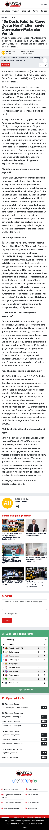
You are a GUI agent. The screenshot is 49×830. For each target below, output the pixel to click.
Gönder (7, 620)
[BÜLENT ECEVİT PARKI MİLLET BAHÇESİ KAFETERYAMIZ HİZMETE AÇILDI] (13, 549)
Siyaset (15, 11)
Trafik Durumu (33, 795)
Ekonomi (26, 11)
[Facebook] (14, 781)
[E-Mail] (17, 506)
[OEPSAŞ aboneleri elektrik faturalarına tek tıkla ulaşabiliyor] (36, 549)
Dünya (35, 11)
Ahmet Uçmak (21, 501)
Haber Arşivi (32, 808)
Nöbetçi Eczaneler (11, 789)
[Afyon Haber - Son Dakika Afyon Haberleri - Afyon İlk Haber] (13, 4)
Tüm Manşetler (33, 803)
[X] (18, 781)
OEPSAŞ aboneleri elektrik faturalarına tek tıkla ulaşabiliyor (36, 559)
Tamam (24, 827)
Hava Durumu (33, 789)
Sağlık (44, 11)
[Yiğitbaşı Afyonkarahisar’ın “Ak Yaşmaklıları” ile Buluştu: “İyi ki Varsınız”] (36, 573)
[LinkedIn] (26, 781)
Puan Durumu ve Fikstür (12, 803)
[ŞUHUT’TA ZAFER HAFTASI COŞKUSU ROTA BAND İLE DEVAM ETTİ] (13, 573)
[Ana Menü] (45, 4)
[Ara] (42, 4)
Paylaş (6, 64)
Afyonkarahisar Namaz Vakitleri (11, 796)
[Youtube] (31, 781)
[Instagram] (22, 781)
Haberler (5, 17)
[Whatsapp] (35, 781)
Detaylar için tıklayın (24, 690)
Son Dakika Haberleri (11, 808)
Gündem (6, 11)
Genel (14, 17)
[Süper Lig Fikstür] (46, 698)
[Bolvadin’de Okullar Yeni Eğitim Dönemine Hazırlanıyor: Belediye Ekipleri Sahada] (13, 525)
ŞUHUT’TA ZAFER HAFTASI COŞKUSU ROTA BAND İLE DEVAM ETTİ (12, 583)
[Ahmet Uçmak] (7, 503)
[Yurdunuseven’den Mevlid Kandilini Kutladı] (36, 525)
